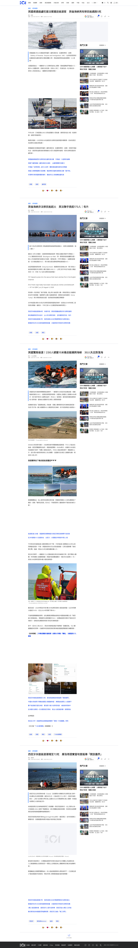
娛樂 (41, 3)
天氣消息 (56, 3)
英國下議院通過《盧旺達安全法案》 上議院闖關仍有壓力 (46, 163)
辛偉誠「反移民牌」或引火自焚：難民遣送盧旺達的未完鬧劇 (47, 167)
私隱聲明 (70, 945)
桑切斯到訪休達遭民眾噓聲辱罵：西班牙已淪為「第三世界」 (47, 911)
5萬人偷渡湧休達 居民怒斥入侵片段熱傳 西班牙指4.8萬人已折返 (49, 908)
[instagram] (89, 945)
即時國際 (35, 8)
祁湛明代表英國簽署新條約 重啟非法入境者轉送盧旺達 (46, 175)
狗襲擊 (35, 3)
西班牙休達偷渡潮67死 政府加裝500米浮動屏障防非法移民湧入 (49, 319)
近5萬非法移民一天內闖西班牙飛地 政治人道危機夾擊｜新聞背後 (49, 709)
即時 (62, 3)
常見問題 (57, 945)
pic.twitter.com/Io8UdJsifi (65, 285)
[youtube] (93, 945)
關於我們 (33, 945)
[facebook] (85, 945)
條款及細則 (77, 945)
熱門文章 (84, 45)
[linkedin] (97, 945)
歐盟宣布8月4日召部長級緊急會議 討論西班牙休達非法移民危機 (49, 323)
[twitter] (101, 945)
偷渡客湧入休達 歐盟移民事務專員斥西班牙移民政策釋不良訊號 (49, 534)
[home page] (23, 2)
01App (51, 945)
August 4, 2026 (49, 287)
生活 (88, 3)
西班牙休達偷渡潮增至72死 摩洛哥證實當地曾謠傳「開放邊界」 (49, 698)
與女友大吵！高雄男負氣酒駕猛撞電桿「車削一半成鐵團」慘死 (48, 721)
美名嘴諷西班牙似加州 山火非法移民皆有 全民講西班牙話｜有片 (49, 315)
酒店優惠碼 (48, 3)
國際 (73, 3)
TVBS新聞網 (39, 726)
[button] (101, 16)
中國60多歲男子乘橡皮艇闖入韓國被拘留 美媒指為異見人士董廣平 (50, 702)
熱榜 (67, 3)
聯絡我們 (63, 945)
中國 (78, 3)
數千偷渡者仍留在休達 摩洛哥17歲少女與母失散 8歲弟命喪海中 (49, 705)
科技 (83, 3)
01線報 (28, 945)
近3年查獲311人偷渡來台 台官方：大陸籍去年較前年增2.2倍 (48, 537)
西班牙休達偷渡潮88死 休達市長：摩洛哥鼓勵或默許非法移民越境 (50, 311)
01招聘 (39, 945)
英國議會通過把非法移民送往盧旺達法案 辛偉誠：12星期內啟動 (49, 159)
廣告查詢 (45, 945)
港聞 (29, 3)
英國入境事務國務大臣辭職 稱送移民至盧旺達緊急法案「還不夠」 (49, 171)
